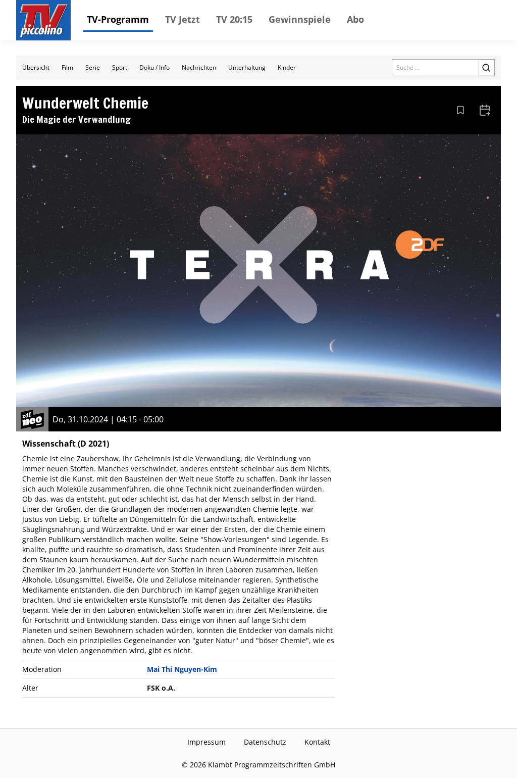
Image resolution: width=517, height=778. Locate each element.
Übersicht (35, 67)
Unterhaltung (247, 67)
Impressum (206, 742)
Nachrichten (199, 67)
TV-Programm (118, 19)
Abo (355, 19)
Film (67, 67)
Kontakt (317, 742)
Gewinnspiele (300, 19)
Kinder (287, 67)
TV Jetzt (182, 19)
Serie (92, 67)
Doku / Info (154, 67)
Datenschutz (265, 742)
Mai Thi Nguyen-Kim (182, 669)
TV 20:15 (234, 19)
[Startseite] (43, 20)
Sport (119, 67)
